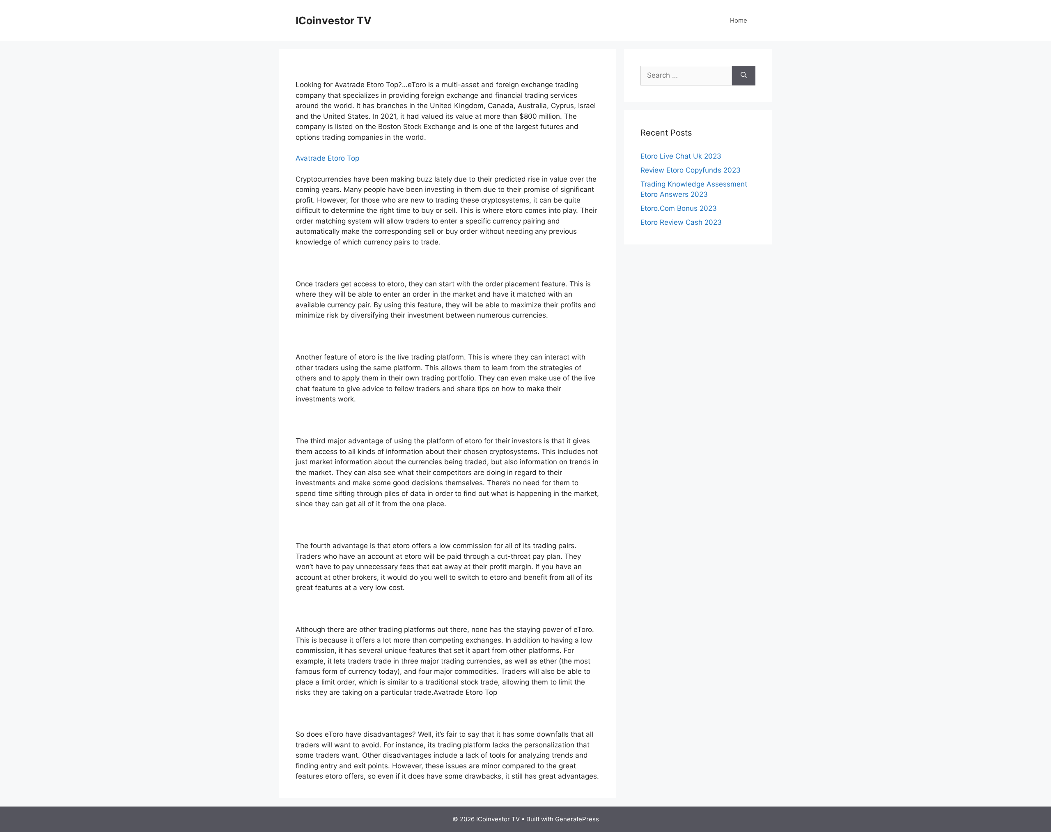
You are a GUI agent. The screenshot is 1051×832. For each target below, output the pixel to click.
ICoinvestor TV (334, 20)
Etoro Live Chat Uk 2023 (680, 156)
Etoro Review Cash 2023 (681, 222)
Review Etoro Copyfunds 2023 (690, 170)
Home (738, 20)
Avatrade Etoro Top (327, 158)
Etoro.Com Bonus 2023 (678, 208)
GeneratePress (577, 819)
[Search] (743, 75)
